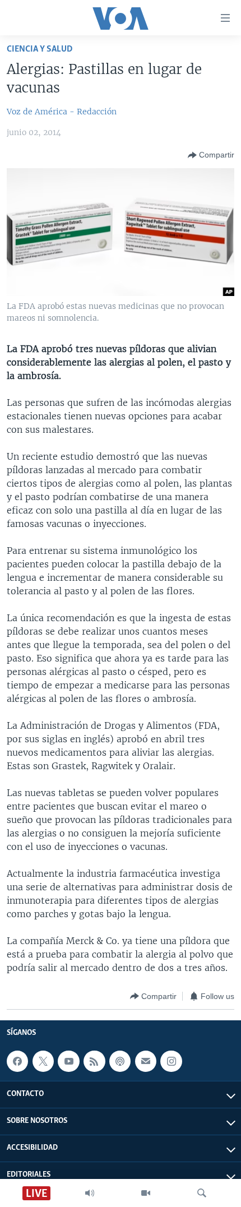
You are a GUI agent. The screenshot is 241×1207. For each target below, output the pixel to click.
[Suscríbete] (145, 1061)
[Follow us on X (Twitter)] (43, 1061)
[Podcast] (120, 1061)
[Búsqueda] (202, 1193)
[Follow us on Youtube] (68, 1061)
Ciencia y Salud (40, 49)
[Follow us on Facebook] (17, 1061)
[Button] (211, 155)
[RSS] (94, 1061)
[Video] (146, 1193)
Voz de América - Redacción (62, 112)
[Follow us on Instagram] (171, 1061)
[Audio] (89, 1193)
